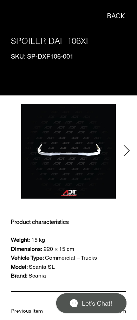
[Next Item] (126, 151)
